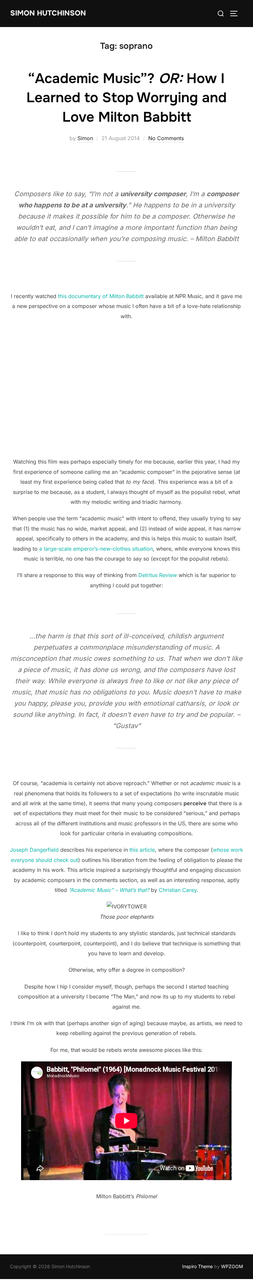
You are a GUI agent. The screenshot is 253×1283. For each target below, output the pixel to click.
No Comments (166, 138)
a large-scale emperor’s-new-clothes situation (96, 548)
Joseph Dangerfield (34, 849)
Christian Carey (178, 890)
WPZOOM (232, 1266)
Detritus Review (157, 575)
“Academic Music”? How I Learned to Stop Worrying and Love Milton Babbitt (126, 98)
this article (142, 849)
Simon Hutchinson (48, 13)
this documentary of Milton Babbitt (101, 296)
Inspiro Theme (197, 1266)
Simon (85, 138)
